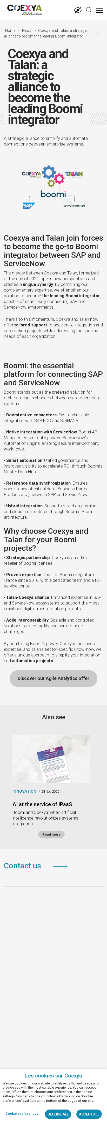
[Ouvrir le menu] (99, 10)
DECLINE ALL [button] (58, 1114)
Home (10, 30)
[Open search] (88, 9)
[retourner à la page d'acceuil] (18, 11)
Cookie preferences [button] (21, 1113)
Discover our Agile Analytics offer (53, 678)
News (26, 30)
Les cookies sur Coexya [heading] (53, 1076)
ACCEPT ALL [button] (89, 1114)
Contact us (23, 865)
